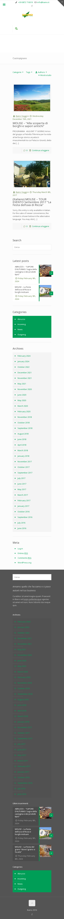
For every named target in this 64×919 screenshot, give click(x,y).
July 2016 (21, 522)
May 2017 (22, 489)
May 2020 (22, 400)
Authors (41, 72)
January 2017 (23, 506)
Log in (20, 548)
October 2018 (23, 422)
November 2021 (25, 378)
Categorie (17, 72)
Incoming (22, 324)
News (20, 329)
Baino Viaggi (21, 116)
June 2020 (22, 394)
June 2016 (22, 528)
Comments (24, 558)
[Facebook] (32, 5)
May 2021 (22, 383)
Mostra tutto (45, 75)
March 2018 (23, 450)
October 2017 (23, 467)
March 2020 (23, 406)
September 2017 (25, 472)
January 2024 (23, 361)
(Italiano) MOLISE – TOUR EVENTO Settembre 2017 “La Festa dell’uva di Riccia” (32, 202)
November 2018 (25, 417)
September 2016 (25, 517)
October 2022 (23, 367)
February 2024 (24, 355)
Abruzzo (21, 319)
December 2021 (25, 372)
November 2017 (25, 461)
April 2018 (22, 444)
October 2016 (23, 511)
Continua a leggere (40, 150)
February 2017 (24, 500)
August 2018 (23, 433)
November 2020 (25, 389)
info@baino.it (43, 2)
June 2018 (22, 439)
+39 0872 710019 (25, 2)
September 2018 (25, 428)
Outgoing (22, 334)
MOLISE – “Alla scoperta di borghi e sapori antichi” (30, 124)
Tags (28, 72)
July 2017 (21, 478)
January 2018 (23, 456)
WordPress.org (24, 562)
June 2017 (22, 483)
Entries (23, 553)
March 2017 (23, 495)
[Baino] (32, 15)
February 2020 (24, 411)
